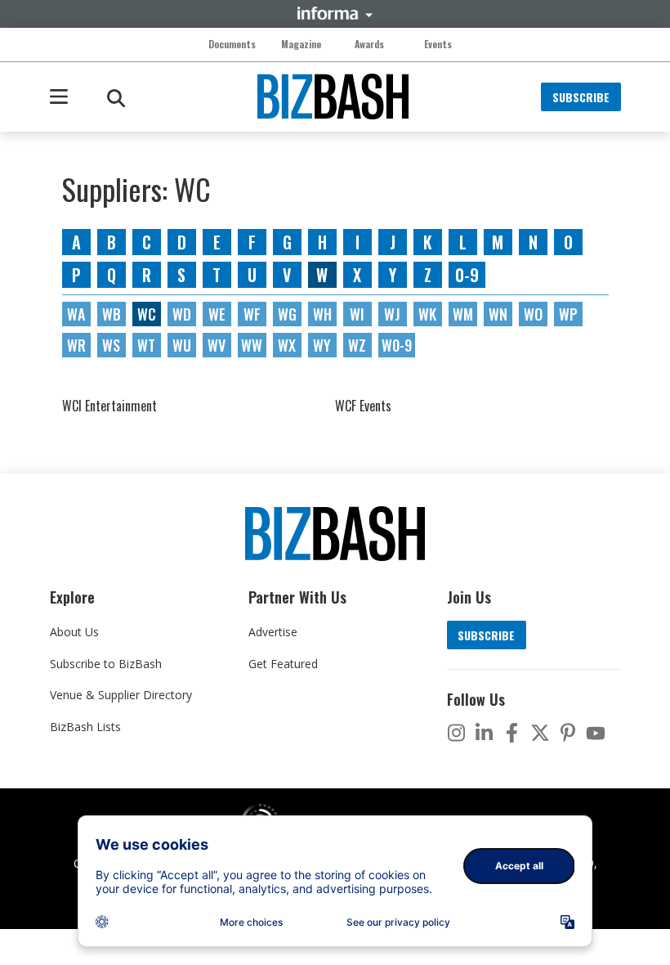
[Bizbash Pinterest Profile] (568, 733)
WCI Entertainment (109, 405)
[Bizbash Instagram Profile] (457, 733)
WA (76, 314)
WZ (357, 345)
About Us (74, 632)
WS (111, 345)
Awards (369, 44)
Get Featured (283, 663)
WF (252, 314)
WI (357, 314)
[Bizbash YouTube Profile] (595, 733)
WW (251, 345)
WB (111, 314)
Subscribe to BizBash (106, 663)
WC (146, 314)
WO (533, 314)
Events (438, 44)
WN (498, 314)
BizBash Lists (85, 726)
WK (427, 314)
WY (322, 345)
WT (146, 345)
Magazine (301, 44)
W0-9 (397, 345)
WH (322, 314)
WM (463, 314)
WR (76, 345)
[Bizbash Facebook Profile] (512, 733)
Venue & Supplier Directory (121, 694)
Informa (335, 13)
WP (568, 314)
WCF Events (363, 405)
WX (287, 345)
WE (217, 314)
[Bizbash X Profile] (540, 733)
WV (217, 345)
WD (181, 314)
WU (181, 345)
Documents (232, 44)
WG (287, 314)
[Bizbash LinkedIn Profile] (484, 733)
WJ (392, 314)
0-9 (467, 275)
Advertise (272, 632)
